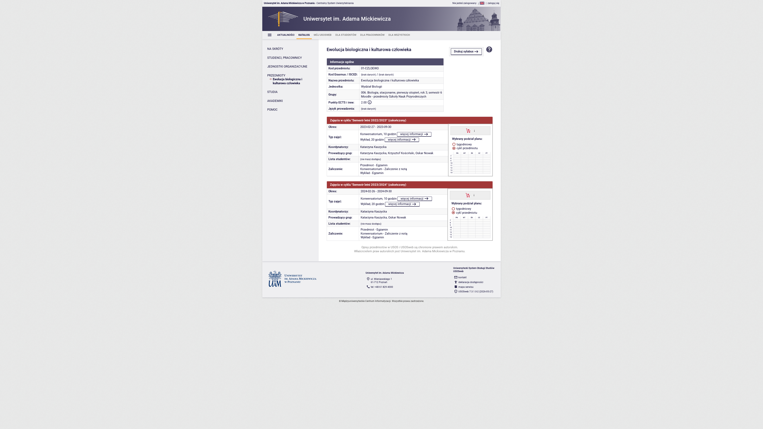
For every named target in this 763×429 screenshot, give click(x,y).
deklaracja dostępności (470, 282)
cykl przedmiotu (467, 148)
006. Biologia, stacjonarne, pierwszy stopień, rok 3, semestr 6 (401, 92)
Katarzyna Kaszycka (373, 147)
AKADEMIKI (275, 101)
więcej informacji (411, 134)
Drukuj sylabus (463, 51)
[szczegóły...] (474, 130)
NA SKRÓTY (275, 49)
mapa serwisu (465, 287)
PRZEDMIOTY (276, 75)
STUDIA (272, 92)
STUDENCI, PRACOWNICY (284, 58)
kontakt (462, 277)
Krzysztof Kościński (401, 153)
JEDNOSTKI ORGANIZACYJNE (287, 66)
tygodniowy (464, 144)
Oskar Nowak (424, 153)
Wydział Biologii (371, 86)
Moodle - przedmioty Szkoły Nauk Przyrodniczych (393, 96)
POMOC (272, 109)
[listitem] (285, 35)
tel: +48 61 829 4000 (382, 287)
